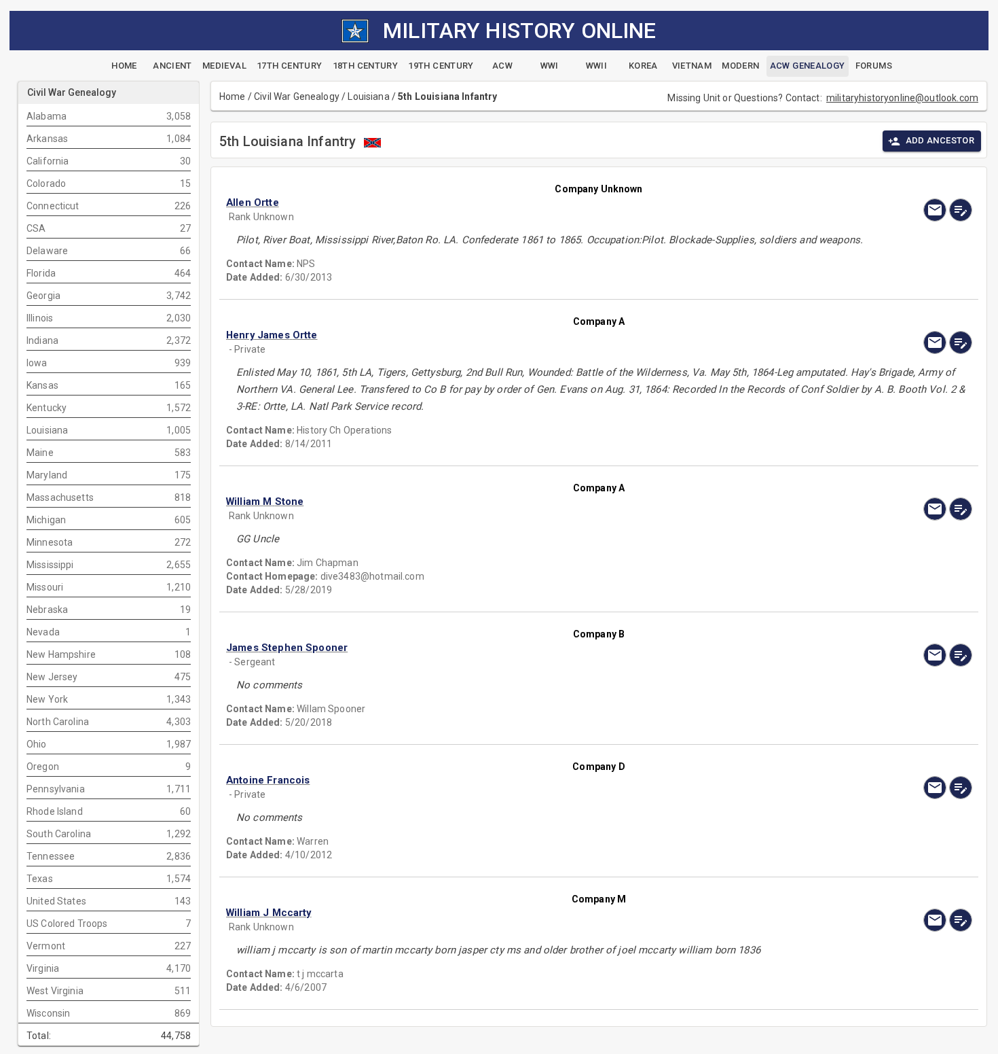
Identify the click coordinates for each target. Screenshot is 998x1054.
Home (232, 96)
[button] (487, 203)
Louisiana (368, 96)
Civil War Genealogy (296, 96)
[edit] (961, 210)
